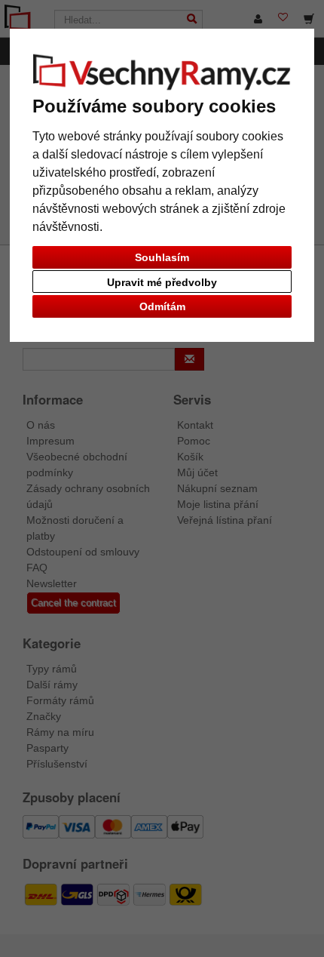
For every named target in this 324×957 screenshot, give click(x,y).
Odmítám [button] (162, 306)
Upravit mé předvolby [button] (162, 282)
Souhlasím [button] (162, 257)
